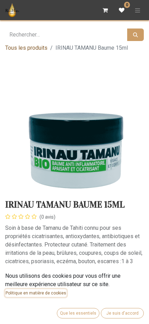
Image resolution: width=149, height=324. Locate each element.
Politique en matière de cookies (36, 293)
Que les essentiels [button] (78, 313)
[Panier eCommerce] (105, 10)
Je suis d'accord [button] (122, 313)
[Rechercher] (135, 35)
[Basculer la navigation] (137, 10)
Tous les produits (26, 47)
